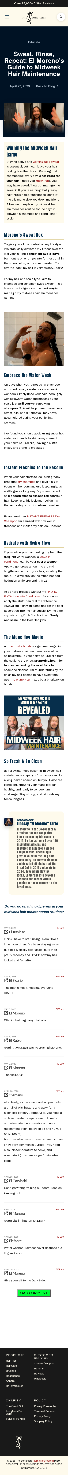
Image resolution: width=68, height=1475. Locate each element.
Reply (59, 928)
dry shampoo (26, 481)
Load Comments (34, 1293)
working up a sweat (46, 161)
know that (42, 180)
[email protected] (44, 1460)
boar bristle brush (19, 646)
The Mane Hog (20, 679)
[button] (7, 17)
